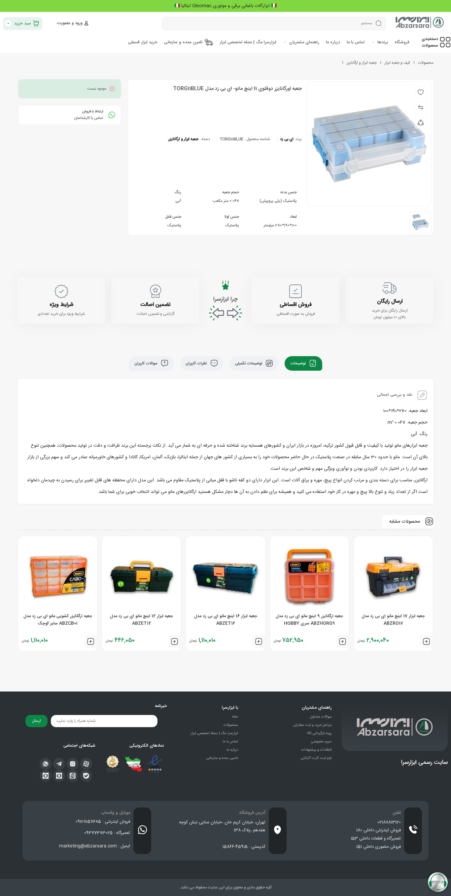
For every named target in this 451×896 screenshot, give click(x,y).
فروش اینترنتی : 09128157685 (103, 821)
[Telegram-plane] (59, 764)
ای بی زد (287, 139)
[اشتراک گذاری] (421, 123)
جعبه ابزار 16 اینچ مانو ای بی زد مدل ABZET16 (225, 620)
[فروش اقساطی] (295, 291)
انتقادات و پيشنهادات (316, 750)
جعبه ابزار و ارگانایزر (362, 62)
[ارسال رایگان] (390, 288)
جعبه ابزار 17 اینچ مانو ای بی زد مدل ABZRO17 (393, 620)
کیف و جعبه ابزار (397, 62)
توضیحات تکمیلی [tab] (249, 363)
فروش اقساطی (296, 304)
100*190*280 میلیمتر (279, 225)
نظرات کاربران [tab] (197, 363)
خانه (235, 717)
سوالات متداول (321, 717)
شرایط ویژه (61, 304)
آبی (178, 201)
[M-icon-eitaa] (73, 776)
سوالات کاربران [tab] (146, 363)
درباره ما (232, 750)
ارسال (36, 721)
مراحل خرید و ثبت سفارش (312, 725)
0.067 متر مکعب (226, 201)
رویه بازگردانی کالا (319, 733)
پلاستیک (232, 225)
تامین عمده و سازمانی (222, 758)
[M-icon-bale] (86, 776)
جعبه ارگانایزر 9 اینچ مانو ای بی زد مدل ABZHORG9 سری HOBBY (309, 620)
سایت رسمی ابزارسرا (424, 762)
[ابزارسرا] (420, 23)
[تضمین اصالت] (155, 291)
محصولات (426, 62)
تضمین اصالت (155, 304)
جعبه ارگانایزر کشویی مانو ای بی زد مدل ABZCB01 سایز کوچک (57, 620)
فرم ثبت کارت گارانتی (316, 758)
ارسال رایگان (389, 301)
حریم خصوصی (321, 742)
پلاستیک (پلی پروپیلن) (278, 201)
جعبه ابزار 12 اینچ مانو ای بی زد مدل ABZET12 (141, 620)
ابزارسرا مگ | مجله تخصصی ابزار (214, 733)
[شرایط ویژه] (61, 291)
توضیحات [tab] (298, 363)
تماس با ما (230, 742)
